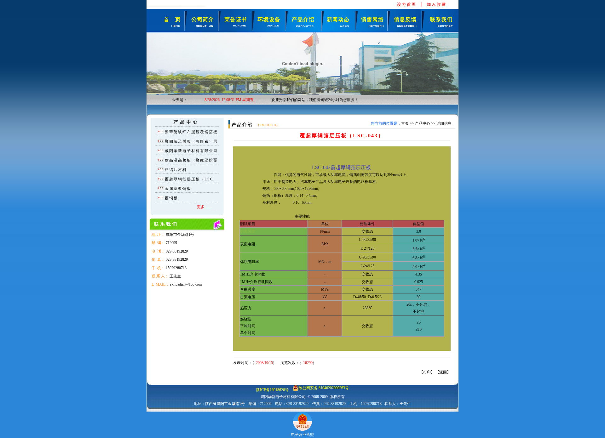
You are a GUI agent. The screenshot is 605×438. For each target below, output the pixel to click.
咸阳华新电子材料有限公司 (191, 151)
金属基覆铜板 (178, 188)
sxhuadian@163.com (186, 284)
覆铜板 (171, 198)
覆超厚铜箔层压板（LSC (189, 179)
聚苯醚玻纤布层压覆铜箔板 (191, 132)
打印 (427, 372)
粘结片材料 (176, 170)
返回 (443, 372)
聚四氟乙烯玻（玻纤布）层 (191, 141)
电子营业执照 (302, 434)
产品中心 (422, 123)
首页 (405, 123)
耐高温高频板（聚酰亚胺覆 (191, 160)
